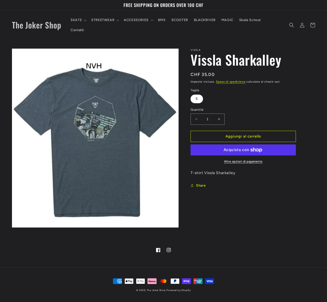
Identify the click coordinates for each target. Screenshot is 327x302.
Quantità (197, 109)
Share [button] (201, 185)
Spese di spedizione (230, 81)
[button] (78, 20)
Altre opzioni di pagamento (243, 161)
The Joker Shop (156, 290)
